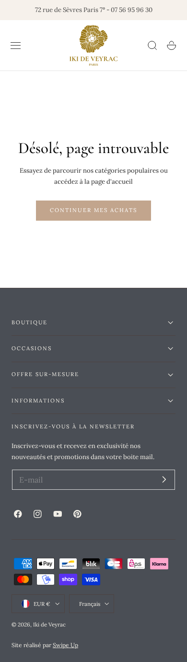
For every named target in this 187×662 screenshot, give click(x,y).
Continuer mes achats (93, 210)
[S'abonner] (164, 479)
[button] (15, 45)
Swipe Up (65, 645)
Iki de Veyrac (49, 624)
